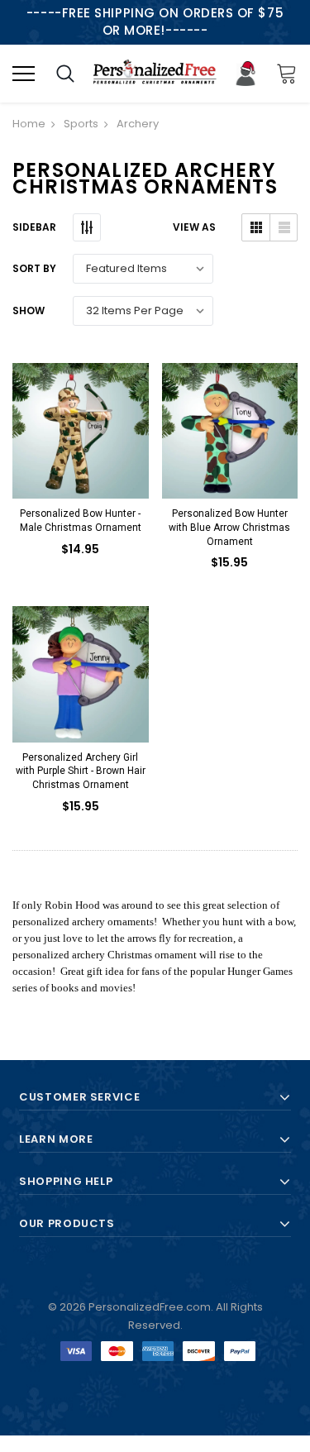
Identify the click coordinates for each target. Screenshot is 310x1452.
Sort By (34, 268)
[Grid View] (255, 227)
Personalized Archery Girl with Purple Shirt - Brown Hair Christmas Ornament (80, 771)
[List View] (283, 227)
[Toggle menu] (23, 73)
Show (28, 310)
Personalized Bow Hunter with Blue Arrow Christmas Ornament (229, 527)
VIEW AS (194, 227)
